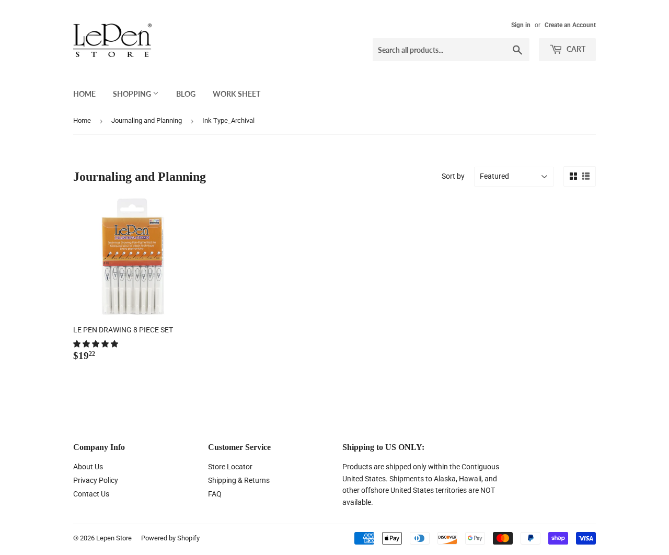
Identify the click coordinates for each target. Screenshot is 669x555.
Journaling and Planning (146, 120)
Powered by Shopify (170, 538)
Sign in (520, 25)
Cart (575, 48)
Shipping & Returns (239, 480)
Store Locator (230, 466)
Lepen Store (114, 538)
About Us (88, 466)
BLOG (185, 93)
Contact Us (91, 494)
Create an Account (570, 25)
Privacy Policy (95, 480)
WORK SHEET (236, 93)
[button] (96, 344)
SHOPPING (133, 93)
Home (82, 120)
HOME (84, 93)
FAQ (215, 494)
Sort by (453, 176)
